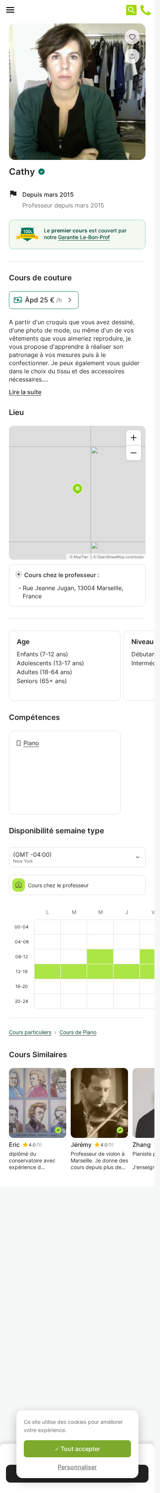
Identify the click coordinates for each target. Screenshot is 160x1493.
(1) (39, 1145)
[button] (132, 36)
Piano (31, 743)
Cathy (22, 171)
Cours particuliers (30, 1032)
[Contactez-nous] (145, 10)
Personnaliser (77, 1467)
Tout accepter (79, 1448)
